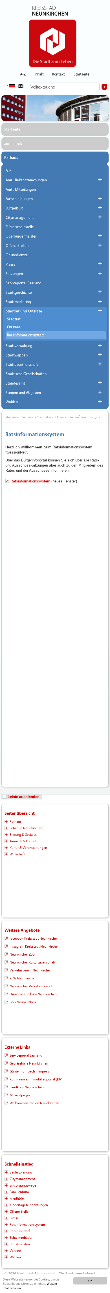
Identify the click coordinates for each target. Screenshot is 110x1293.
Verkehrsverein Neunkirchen (31, 970)
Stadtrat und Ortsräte (24, 311)
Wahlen (12, 402)
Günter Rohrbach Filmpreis (29, 1071)
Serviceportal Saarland (23, 283)
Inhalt (39, 74)
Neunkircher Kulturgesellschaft (32, 962)
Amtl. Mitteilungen (21, 189)
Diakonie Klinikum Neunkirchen (33, 994)
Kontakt (58, 74)
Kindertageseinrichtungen (29, 1205)
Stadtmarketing (18, 302)
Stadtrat (14, 319)
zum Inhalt (13, 143)
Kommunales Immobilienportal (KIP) (36, 1079)
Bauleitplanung (21, 1172)
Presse (11, 264)
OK (90, 1281)
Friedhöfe (17, 1198)
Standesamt (15, 383)
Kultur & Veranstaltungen (28, 848)
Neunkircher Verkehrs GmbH (31, 986)
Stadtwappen (17, 355)
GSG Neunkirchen (23, 1002)
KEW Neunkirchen (23, 978)
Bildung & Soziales (23, 835)
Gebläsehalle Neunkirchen (29, 1063)
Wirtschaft (17, 854)
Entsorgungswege (23, 1185)
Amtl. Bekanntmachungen (26, 180)
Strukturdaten (20, 1244)
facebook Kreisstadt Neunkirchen (34, 939)
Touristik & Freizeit (23, 841)
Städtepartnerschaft (22, 364)
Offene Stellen (17, 246)
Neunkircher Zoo (22, 954)
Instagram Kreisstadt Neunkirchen (35, 946)
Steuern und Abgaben (23, 393)
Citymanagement (20, 217)
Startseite (82, 74)
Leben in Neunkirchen (26, 828)
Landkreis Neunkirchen (27, 1087)
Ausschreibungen (19, 199)
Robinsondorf (20, 1231)
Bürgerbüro (14, 208)
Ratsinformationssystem (26, 335)
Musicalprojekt (21, 1095)
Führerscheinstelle (20, 227)
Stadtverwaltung (19, 346)
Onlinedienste (17, 255)
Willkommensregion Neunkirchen (34, 1103)
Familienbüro (19, 1192)
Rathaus (11, 158)
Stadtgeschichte (19, 292)
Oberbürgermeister (21, 236)
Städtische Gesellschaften (26, 374)
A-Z (23, 74)
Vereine (15, 1251)
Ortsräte (13, 327)
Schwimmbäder (21, 1238)
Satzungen (14, 274)
